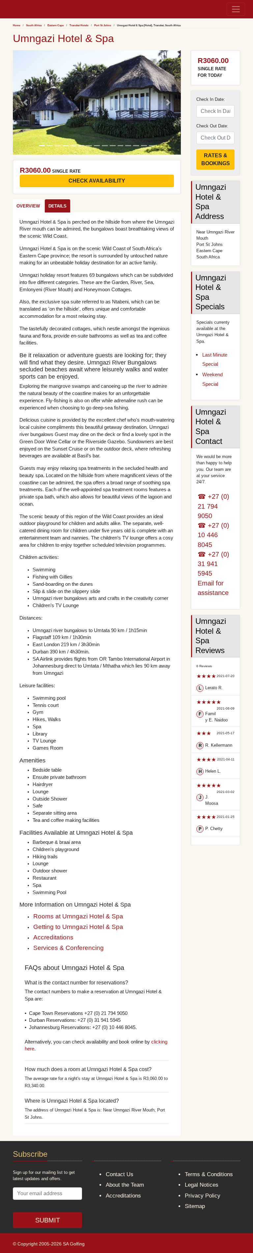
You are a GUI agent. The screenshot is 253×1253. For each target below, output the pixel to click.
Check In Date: (210, 99)
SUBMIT (47, 1220)
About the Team (125, 1185)
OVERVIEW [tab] (28, 206)
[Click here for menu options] (9, 9)
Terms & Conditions (209, 1174)
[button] (25, 102)
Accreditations (53, 937)
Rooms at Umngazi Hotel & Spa (78, 916)
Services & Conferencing (68, 947)
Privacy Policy (202, 1196)
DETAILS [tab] (57, 206)
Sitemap (195, 1206)
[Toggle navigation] (236, 9)
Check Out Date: (212, 125)
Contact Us (119, 1174)
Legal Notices (201, 1185)
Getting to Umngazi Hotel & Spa (78, 926)
